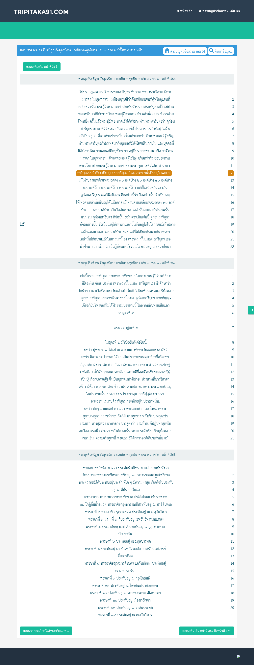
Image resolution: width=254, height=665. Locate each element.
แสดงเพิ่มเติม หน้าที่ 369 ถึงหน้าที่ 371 (206, 630)
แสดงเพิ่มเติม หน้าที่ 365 (41, 66)
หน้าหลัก (185, 11)
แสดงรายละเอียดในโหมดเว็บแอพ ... (46, 630)
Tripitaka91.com (41, 11)
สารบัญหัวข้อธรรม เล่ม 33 (220, 11)
